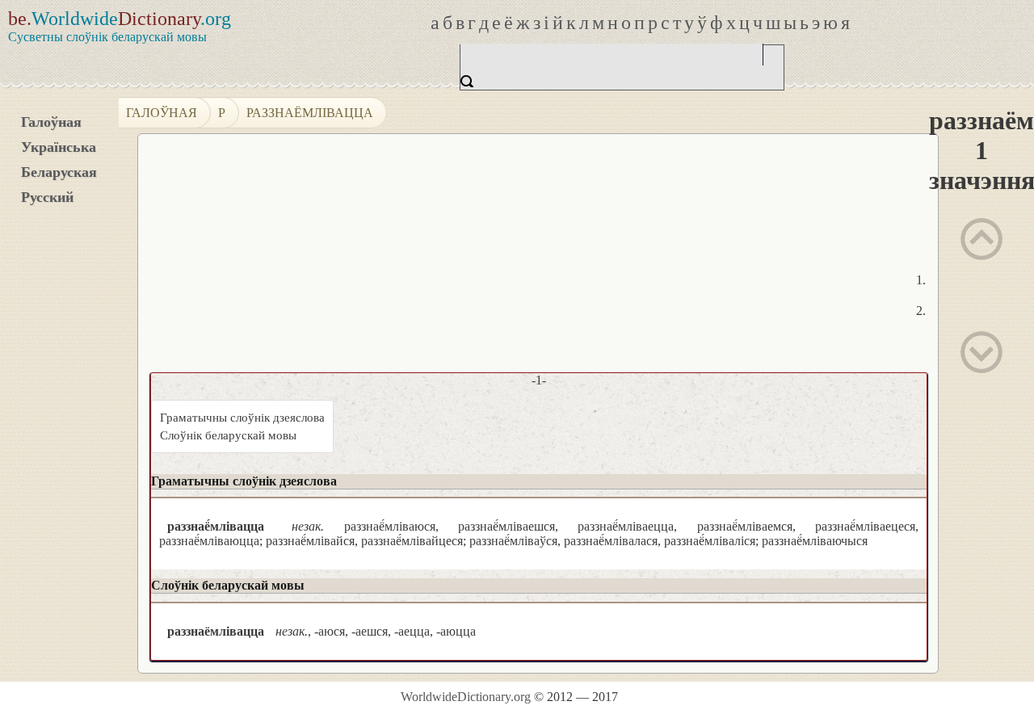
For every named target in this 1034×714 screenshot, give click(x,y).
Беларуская (59, 172)
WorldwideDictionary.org (466, 697)
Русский (47, 197)
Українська (58, 147)
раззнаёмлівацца (309, 113)
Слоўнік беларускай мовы (228, 435)
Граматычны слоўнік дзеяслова (242, 417)
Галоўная (51, 122)
